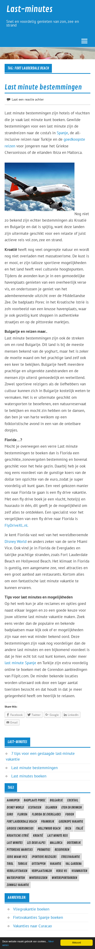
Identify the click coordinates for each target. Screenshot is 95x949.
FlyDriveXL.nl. (16, 525)
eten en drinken (71, 807)
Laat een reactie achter (28, 99)
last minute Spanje (20, 662)
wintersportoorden (64, 878)
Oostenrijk (74, 843)
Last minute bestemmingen (43, 87)
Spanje (62, 132)
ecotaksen (34, 807)
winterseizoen (38, 878)
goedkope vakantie (71, 821)
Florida (22, 814)
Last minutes (15, 843)
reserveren (62, 850)
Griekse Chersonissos (20, 828)
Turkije (22, 864)
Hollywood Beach (49, 828)
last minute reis (57, 835)
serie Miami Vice (17, 857)
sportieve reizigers (44, 857)
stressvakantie (70, 857)
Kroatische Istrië (18, 835)
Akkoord (76, 942)
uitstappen (38, 864)
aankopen (13, 800)
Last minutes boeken (28, 776)
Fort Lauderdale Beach (22, 821)
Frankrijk (47, 821)
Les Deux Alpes (36, 843)
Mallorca (56, 843)
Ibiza (68, 828)
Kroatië (38, 835)
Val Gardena (73, 864)
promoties (43, 850)
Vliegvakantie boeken (31, 909)
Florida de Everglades (46, 814)
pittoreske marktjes (20, 850)
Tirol (10, 864)
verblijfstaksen (17, 871)
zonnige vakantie (18, 885)
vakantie (55, 864)
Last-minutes (29, 9)
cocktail (72, 800)
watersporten (16, 878)
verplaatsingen (42, 871)
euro (10, 814)
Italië (79, 828)
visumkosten (79, 871)
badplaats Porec (34, 800)
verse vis (61, 871)
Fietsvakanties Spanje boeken (38, 917)
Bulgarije (56, 800)
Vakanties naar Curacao (32, 925)
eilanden (51, 807)
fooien (69, 814)
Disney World (16, 541)
